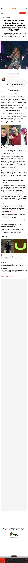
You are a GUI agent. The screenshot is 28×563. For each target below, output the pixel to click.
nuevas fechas (4, 187)
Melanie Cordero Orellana (12, 77)
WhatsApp (15, 74)
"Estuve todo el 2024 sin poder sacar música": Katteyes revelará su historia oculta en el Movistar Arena (13, 264)
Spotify (19, 518)
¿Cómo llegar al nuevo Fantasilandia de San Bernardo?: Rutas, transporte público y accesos (14, 271)
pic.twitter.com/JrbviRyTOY (9, 217)
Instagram (9, 518)
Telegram (18, 74)
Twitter (12, 74)
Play (26, 560)
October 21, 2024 (15, 221)
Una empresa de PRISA (14, 534)
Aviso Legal (5, 528)
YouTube (11, 518)
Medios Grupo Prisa (14, 537)
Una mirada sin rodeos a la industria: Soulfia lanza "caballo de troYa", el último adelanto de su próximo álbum (13, 258)
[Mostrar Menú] (2, 9)
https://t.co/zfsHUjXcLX (14, 214)
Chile (2, 13)
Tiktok (6, 518)
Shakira (2, 276)
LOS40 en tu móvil (19, 529)
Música (8, 17)
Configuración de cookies (9, 529)
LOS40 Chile (14, 9)
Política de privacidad (13, 528)
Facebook (10, 74)
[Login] (26, 9)
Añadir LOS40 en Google (15, 90)
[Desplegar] (14, 556)
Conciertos (7, 276)
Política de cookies (21, 528)
